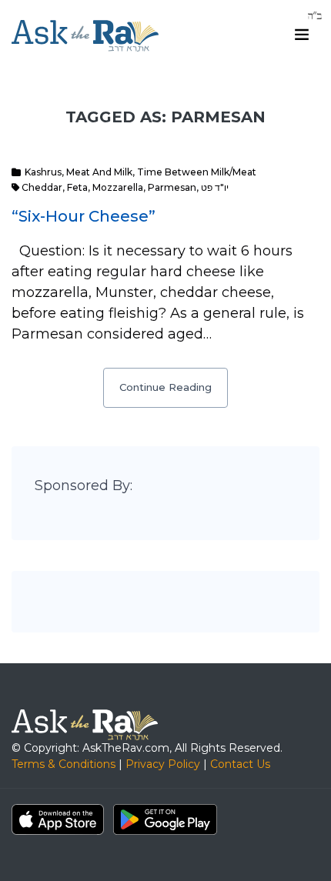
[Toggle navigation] (301, 34)
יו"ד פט (215, 187)
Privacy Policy (162, 764)
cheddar (42, 187)
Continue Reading (165, 387)
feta (77, 187)
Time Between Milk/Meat (196, 172)
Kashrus (43, 172)
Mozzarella (117, 187)
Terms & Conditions (63, 764)
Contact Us (240, 764)
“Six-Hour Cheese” (83, 216)
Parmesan (172, 187)
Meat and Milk (99, 172)
